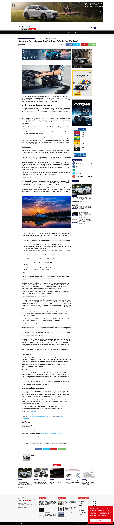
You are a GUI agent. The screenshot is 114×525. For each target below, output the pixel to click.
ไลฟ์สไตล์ (38, 437)
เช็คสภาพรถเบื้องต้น (54, 443)
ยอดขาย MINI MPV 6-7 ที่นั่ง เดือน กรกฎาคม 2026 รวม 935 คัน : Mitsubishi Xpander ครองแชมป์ (85, 206)
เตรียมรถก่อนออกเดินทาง (63, 443)
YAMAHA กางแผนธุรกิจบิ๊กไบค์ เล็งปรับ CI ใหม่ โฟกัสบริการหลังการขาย (71, 508)
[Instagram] (86, 28)
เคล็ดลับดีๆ (32, 38)
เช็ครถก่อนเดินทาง (46, 443)
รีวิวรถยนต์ (24, 437)
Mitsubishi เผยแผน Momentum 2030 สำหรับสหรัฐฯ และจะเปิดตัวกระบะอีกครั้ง (85, 214)
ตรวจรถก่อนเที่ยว (32, 443)
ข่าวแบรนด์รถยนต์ (31, 437)
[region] (57, 12)
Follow (90, 166)
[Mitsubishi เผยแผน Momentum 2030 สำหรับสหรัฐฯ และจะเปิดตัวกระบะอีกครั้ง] (75, 214)
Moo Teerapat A (75, 201)
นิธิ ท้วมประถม (50, 415)
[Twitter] (90, 28)
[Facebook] (84, 28)
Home (19, 34)
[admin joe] (19, 45)
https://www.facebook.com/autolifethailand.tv (52, 433)
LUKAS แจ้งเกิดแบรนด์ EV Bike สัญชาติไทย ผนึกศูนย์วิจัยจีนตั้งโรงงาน (70, 502)
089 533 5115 (27, 427)
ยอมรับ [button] (100, 520)
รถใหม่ (40, 417)
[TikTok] (88, 28)
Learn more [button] (92, 517)
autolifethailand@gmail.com (32, 430)
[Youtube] (91, 28)
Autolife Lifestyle (23, 34)
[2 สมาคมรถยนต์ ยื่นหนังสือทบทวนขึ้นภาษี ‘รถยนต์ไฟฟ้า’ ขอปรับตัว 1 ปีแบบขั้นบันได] (61, 514)
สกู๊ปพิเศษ (28, 38)
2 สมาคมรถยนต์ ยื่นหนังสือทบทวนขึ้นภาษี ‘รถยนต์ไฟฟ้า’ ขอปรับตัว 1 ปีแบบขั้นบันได (71, 514)
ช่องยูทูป (61, 417)
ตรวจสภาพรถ (39, 443)
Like (91, 163)
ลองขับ (49, 417)
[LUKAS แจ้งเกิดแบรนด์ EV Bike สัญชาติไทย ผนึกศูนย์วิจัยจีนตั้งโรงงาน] (61, 503)
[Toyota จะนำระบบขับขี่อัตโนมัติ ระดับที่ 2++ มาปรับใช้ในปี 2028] (75, 221)
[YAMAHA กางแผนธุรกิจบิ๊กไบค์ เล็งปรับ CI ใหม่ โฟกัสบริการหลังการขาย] (61, 509)
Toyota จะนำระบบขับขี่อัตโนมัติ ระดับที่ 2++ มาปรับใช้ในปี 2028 (85, 220)
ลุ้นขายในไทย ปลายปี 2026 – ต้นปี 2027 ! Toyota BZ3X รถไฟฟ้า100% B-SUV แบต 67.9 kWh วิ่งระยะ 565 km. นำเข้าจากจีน (82, 199)
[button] (57, 12)
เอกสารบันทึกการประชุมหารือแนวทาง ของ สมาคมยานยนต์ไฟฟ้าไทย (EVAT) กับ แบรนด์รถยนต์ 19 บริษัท (88, 482)
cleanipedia (32, 411)
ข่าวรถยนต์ (36, 417)
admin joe (23, 44)
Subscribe (90, 176)
